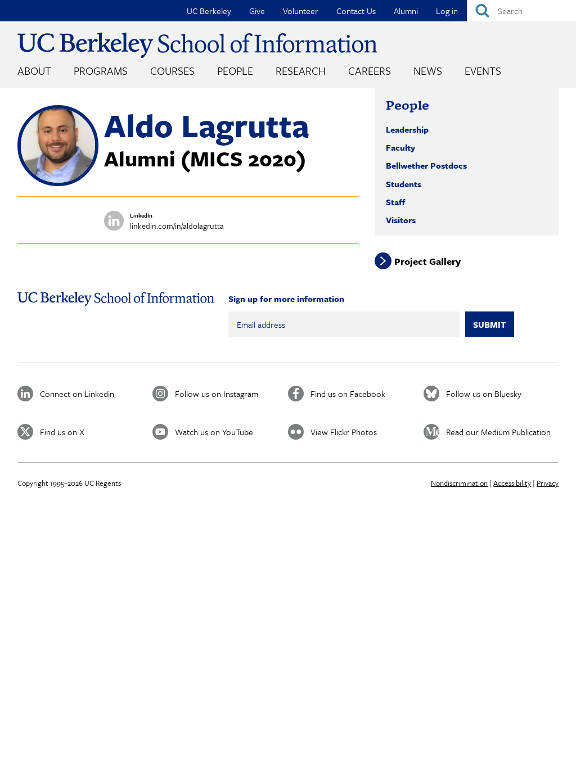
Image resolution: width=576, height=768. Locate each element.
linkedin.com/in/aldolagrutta (177, 226)
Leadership (407, 129)
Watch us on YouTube (214, 432)
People (235, 70)
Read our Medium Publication (498, 432)
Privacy (548, 483)
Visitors (401, 220)
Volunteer (300, 10)
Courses (172, 70)
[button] (57, 183)
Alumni (406, 10)
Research (301, 70)
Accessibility (512, 483)
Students (403, 184)
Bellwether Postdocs (426, 165)
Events (483, 70)
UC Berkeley (209, 10)
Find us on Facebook (347, 393)
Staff (395, 202)
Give (257, 10)
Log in (447, 10)
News (427, 70)
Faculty (400, 147)
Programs (101, 70)
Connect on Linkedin (77, 393)
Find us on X (62, 432)
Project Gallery (427, 261)
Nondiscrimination (459, 483)
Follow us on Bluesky (483, 393)
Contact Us (356, 10)
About (34, 70)
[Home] (197, 45)
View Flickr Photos (343, 432)
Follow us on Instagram (216, 393)
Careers (369, 70)
